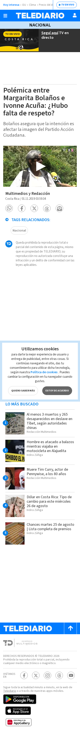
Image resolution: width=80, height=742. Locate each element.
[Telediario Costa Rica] (40, 15)
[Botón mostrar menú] (5, 16)
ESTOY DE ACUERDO (57, 390)
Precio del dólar (48, 5)
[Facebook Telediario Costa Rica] (24, 675)
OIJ (24, 5)
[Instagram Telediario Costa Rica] (47, 675)
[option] (40, 166)
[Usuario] (75, 15)
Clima (32, 5)
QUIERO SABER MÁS (23, 390)
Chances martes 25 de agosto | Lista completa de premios (50, 527)
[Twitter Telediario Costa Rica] (35, 675)
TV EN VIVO (67, 5)
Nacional (40, 25)
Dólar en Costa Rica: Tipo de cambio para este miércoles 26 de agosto (49, 501)
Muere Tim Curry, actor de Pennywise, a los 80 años (47, 472)
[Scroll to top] (70, 628)
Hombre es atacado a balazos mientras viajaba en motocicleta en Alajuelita (50, 446)
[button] (9, 208)
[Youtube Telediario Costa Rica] (71, 675)
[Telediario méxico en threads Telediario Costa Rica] (59, 675)
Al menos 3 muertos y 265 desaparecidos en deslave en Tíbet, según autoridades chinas (49, 421)
